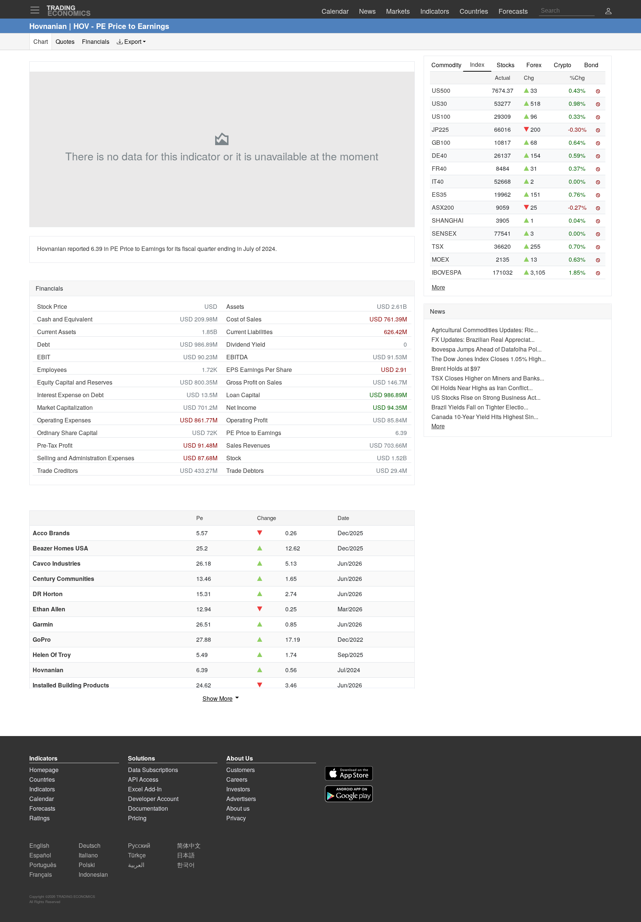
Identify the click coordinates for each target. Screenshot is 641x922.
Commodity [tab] (446, 65)
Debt (43, 344)
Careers (236, 779)
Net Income (241, 407)
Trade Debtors (245, 470)
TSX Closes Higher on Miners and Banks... (487, 378)
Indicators (42, 789)
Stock (233, 458)
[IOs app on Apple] (349, 773)
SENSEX (444, 233)
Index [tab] (477, 64)
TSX (438, 246)
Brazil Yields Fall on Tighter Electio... (479, 407)
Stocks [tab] (506, 65)
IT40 (438, 181)
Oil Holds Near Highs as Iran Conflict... (482, 387)
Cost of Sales (244, 319)
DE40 (439, 155)
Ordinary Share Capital (67, 432)
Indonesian (93, 874)
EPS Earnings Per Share (259, 369)
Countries (42, 779)
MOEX (440, 259)
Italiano (88, 855)
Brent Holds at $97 (455, 368)
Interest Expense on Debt (70, 394)
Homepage (44, 769)
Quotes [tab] (65, 41)
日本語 (186, 855)
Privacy (236, 818)
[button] (608, 11)
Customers (240, 769)
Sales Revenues (248, 445)
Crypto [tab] (562, 65)
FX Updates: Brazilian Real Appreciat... (483, 339)
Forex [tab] (534, 65)
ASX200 (443, 207)
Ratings (39, 818)
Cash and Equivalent (64, 319)
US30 (439, 103)
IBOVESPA (446, 272)
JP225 (440, 129)
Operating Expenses (64, 420)
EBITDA (237, 357)
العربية (136, 864)
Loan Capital (243, 394)
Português (42, 864)
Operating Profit (246, 420)
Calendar (41, 798)
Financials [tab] (95, 41)
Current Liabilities (249, 331)
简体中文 (189, 845)
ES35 (439, 194)
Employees (52, 369)
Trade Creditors (57, 470)
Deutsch (90, 845)
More (438, 287)
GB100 (441, 142)
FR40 (439, 168)
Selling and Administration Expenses (85, 458)
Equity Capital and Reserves (74, 382)
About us (238, 808)
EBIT (43, 357)
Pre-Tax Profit (54, 445)
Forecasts (42, 808)
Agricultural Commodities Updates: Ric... (484, 330)
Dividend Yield (245, 344)
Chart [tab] (40, 41)
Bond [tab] (591, 65)
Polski (87, 864)
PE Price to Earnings (253, 432)
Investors (238, 789)
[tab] (131, 41)
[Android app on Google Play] (349, 793)
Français (40, 874)
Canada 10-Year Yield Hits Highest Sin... (484, 416)
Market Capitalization (65, 407)
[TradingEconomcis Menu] (37, 10)
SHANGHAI (447, 220)
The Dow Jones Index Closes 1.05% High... (488, 358)
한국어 (186, 864)
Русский (139, 845)
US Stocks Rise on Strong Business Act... (485, 397)
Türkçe (137, 855)
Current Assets (56, 331)
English (39, 845)
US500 (441, 90)
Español (40, 855)
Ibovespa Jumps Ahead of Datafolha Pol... (486, 349)
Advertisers (241, 798)
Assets (235, 306)
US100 (441, 116)
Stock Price (52, 306)
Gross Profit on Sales (254, 382)
